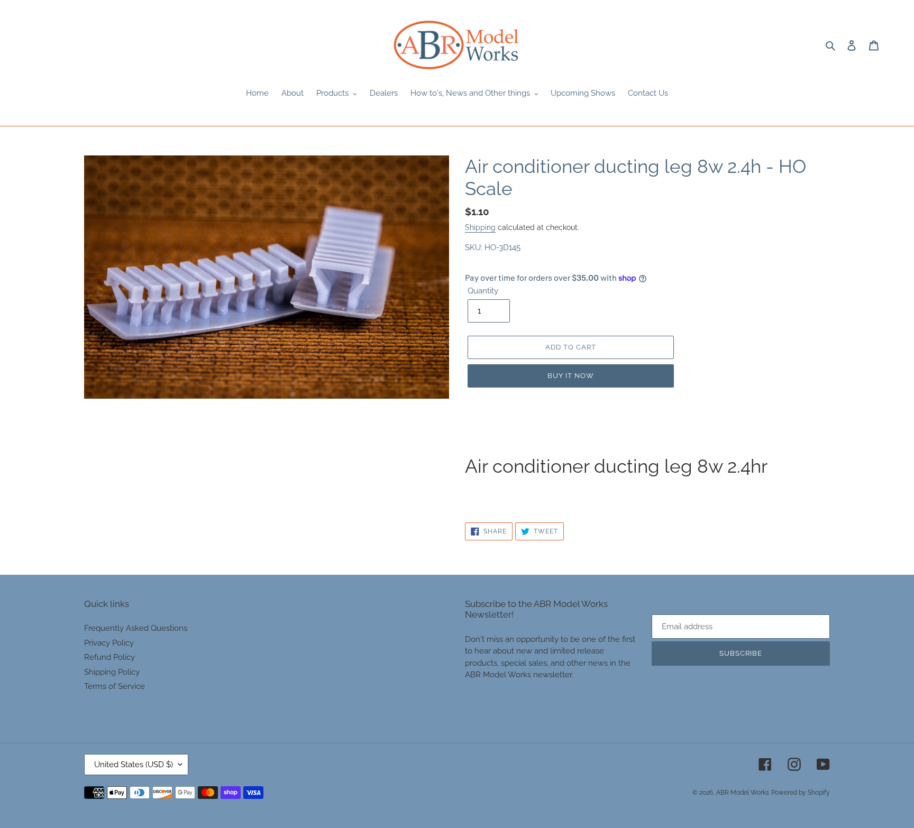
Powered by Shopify (800, 792)
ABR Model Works (742, 792)
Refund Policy (109, 657)
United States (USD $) (133, 764)
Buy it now (570, 376)
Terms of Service (114, 686)
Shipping (480, 227)
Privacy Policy (109, 643)
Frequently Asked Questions (135, 628)
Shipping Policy (112, 672)
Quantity (483, 291)
